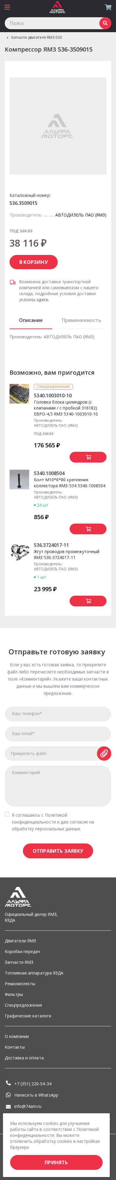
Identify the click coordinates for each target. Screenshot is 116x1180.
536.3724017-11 (51, 545)
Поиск (105, 23)
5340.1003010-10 (53, 395)
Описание (31, 320)
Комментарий (26, 772)
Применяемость (81, 320)
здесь (42, 299)
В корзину (33, 262)
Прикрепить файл (29, 753)
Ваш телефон (27, 713)
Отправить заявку (58, 851)
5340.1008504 (49, 473)
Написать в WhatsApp (36, 1095)
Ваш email (23, 733)
